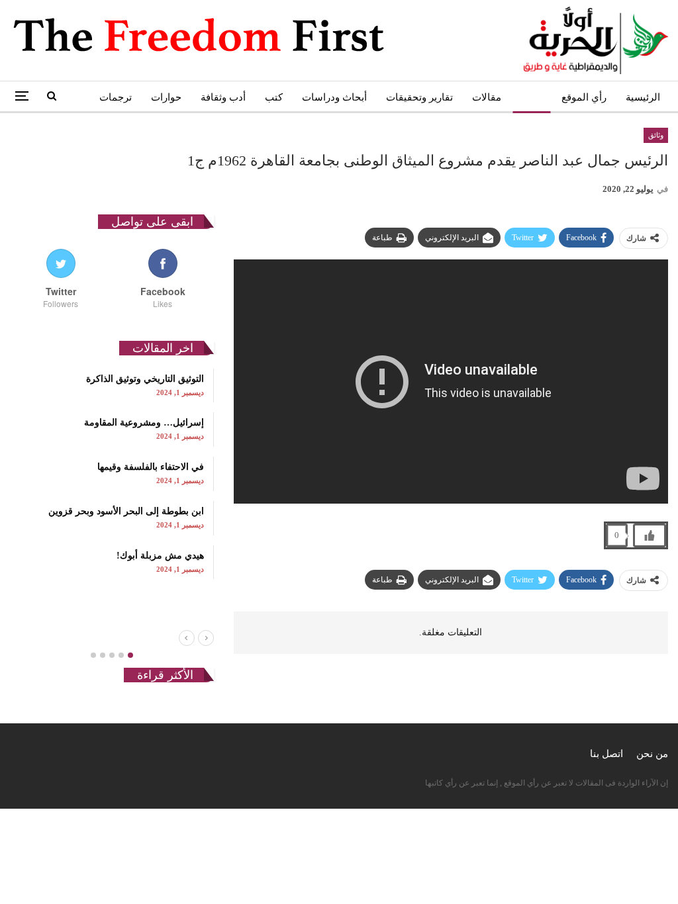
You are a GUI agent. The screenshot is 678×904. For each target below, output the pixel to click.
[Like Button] (649, 535)
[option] (112, 474)
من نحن (652, 753)
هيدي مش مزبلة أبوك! (160, 556)
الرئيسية (643, 97)
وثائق (531, 97)
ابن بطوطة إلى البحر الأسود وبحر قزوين (126, 511)
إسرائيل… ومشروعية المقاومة (144, 423)
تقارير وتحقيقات (419, 97)
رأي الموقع (583, 97)
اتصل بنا (606, 753)
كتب (274, 97)
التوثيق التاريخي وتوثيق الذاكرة (145, 379)
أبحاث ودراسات (334, 97)
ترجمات (115, 97)
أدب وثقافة (223, 97)
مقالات (486, 97)
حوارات (166, 97)
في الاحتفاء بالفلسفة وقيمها (150, 467)
